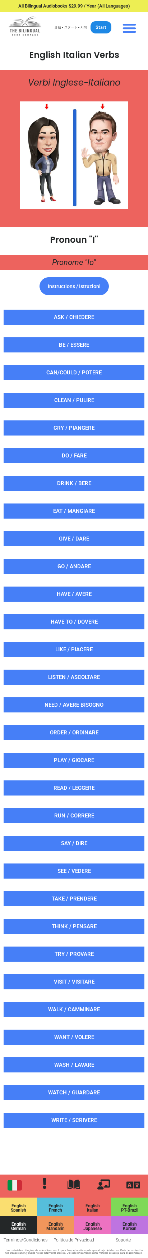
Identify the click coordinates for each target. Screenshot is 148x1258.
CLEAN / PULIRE (74, 400)
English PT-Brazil (129, 1208)
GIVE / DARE (74, 538)
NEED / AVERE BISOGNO (74, 705)
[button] (129, 28)
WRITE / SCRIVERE (74, 1120)
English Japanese (92, 1226)
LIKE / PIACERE (74, 649)
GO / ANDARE (74, 566)
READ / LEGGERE (74, 788)
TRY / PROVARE (74, 954)
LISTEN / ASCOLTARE (74, 677)
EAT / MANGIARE (74, 511)
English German (18, 1226)
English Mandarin (55, 1226)
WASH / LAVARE (74, 1065)
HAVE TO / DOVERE (74, 622)
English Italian (92, 1208)
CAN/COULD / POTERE (74, 372)
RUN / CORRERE (74, 815)
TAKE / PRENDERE (74, 898)
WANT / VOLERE (74, 1037)
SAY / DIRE (74, 843)
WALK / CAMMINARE (74, 1009)
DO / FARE (74, 455)
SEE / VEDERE (74, 871)
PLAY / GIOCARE (74, 760)
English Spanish (18, 1208)
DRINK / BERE (74, 483)
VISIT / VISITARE (74, 982)
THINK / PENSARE (74, 926)
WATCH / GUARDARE (74, 1092)
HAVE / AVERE (74, 594)
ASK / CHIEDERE (74, 317)
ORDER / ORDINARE (74, 732)
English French (55, 1208)
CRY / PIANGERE (74, 428)
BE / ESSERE (74, 345)
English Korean (129, 1226)
